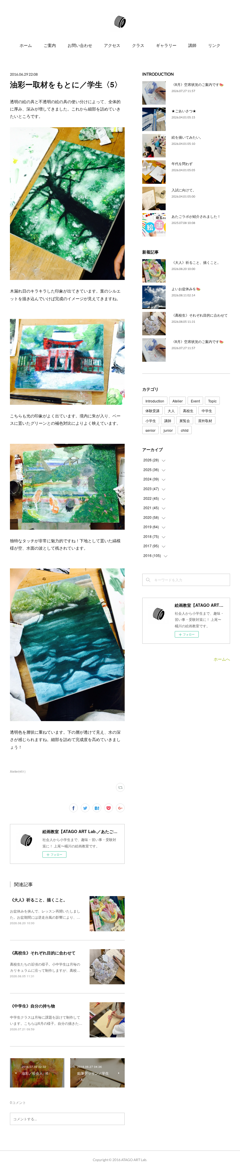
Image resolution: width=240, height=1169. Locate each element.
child (184, 430)
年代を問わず (182, 163)
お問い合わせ (80, 45)
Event (195, 400)
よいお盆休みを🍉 (186, 288)
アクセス (112, 45)
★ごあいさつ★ (184, 110)
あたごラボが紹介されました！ (196, 216)
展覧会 (184, 420)
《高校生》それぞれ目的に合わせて (43, 953)
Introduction (154, 400)
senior (150, 430)
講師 (192, 45)
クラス (138, 45)
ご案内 (50, 45)
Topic (212, 400)
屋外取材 (205, 420)
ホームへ (222, 659)
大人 (171, 410)
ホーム (26, 45)
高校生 (188, 410)
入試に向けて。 (184, 189)
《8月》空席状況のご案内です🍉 (198, 84)
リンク (214, 45)
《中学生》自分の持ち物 (32, 1006)
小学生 (150, 420)
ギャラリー (166, 45)
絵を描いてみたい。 (187, 137)
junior (168, 430)
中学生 (207, 410)
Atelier (177, 400)
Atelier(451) (17, 771)
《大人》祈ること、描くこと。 (38, 900)
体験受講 (152, 410)
